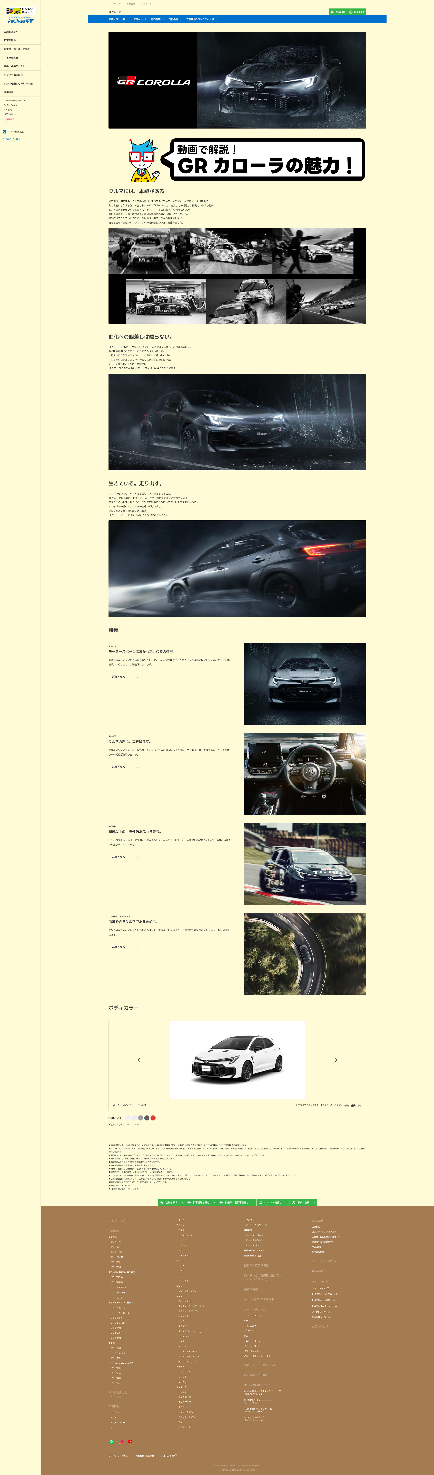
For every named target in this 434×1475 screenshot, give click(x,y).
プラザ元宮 (114, 1348)
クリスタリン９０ (252, 1351)
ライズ (180, 1341)
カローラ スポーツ (117, 1422)
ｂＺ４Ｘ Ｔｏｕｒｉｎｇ (189, 1331)
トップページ (116, 1221)
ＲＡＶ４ (181, 1346)
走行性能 (173, 19)
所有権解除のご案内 (256, 1375)
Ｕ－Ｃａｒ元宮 (116, 1353)
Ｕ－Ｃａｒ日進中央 (118, 1312)
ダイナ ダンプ (183, 1402)
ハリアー (181, 1321)
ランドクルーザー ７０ (187, 1361)
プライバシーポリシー (325, 1261)
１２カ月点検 (250, 1325)
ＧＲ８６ (181, 1376)
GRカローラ (114, 11)
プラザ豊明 (114, 1337)
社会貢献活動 (318, 1252)
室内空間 (156, 19)
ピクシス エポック (253, 1235)
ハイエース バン (184, 1412)
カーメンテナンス (255, 1309)
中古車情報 (251, 1289)
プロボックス (183, 1427)
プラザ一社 (114, 1241)
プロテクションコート (254, 1340)
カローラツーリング (186, 1290)
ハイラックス (183, 1316)
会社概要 (316, 1226)
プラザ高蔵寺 (115, 1282)
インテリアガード (252, 1345)
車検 (246, 1320)
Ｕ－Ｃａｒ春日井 (117, 1287)
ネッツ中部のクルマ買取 (259, 1299)
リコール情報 (167, 1455)
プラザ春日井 (115, 1277)
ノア (179, 1250)
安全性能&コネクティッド (200, 19)
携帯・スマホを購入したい (260, 1365)
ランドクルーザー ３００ (188, 1351)
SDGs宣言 (316, 1247)
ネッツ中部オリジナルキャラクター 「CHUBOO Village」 (260, 1392)
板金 (246, 1335)
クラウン (181, 1270)
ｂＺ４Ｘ (181, 1326)
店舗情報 (113, 1231)
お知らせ (8, 110)
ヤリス (112, 1427)
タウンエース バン (186, 1417)
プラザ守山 (114, 1262)
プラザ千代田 (115, 1252)
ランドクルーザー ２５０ (189, 1356)
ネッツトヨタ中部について (16, 101)
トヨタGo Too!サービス (322, 1306)
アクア (112, 1417)
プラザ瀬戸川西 (116, 1292)
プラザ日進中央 (116, 1307)
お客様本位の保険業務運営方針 (326, 1236)
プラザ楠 (113, 1247)
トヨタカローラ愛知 (321, 1300)
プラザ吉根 (114, 1267)
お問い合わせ (10, 114)
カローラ (181, 1265)
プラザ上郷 (114, 1373)
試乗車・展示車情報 (256, 1265)
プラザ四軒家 (115, 1257)
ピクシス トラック (253, 1240)
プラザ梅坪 (114, 1378)
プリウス (181, 1275)
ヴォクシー (183, 1240)
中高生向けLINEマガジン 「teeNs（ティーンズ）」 (256, 1410)
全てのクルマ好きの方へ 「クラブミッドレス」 (255, 1419)
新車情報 (113, 1406)
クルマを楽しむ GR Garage (117, 1394)
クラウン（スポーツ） (187, 1311)
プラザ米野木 (115, 1317)
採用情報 (317, 1271)
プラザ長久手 (115, 1297)
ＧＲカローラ (183, 1371)
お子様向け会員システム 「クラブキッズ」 (255, 1401)
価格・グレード (117, 19)
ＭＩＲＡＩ (182, 1280)
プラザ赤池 (114, 1327)
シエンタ (181, 1245)
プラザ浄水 (114, 1383)
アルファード (183, 1230)
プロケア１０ (250, 1330)
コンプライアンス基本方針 (324, 1231)
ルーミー (181, 1220)
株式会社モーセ (319, 1317)
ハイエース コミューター (256, 1225)
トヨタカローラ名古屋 (322, 1294)
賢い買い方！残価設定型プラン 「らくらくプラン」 (263, 1277)
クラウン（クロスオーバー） (190, 1306)
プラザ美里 (114, 1368)
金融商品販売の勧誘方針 (323, 1241)
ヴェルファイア (184, 1235)
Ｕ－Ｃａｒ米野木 (117, 1322)
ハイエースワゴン (185, 1255)
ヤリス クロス (183, 1336)
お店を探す (341, 11)
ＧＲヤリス (182, 1381)
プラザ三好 (114, 1332)
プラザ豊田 (114, 1358)
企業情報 (317, 1221)
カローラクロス (184, 1301)
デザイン (138, 19)
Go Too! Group (10, 105)
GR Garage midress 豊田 (120, 1363)
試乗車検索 (359, 11)
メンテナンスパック (253, 1315)
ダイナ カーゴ (183, 1396)
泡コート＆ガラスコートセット (258, 1355)
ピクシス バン (251, 1245)
